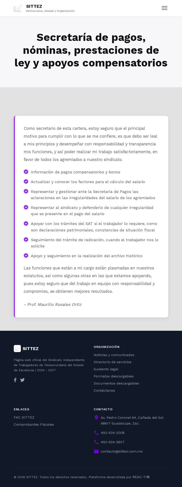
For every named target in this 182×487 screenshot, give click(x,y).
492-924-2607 (113, 442)
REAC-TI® (141, 477)
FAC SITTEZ (24, 417)
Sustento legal (106, 369)
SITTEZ (31, 348)
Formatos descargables (114, 376)
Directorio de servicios (112, 362)
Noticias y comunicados (114, 355)
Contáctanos (104, 390)
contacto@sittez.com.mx (122, 451)
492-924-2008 (113, 433)
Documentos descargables (116, 383)
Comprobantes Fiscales (34, 424)
